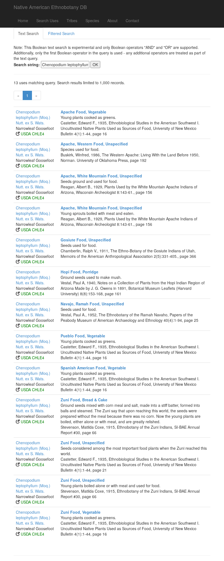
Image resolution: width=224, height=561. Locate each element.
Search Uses (47, 20)
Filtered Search (61, 33)
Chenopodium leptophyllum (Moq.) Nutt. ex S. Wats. (33, 117)
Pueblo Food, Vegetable (83, 335)
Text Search (28, 33)
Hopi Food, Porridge (79, 271)
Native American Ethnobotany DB (50, 6)
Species (92, 20)
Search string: (27, 64)
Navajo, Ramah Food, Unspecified (92, 303)
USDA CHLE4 (32, 133)
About (112, 20)
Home (23, 20)
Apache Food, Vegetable (83, 112)
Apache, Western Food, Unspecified (94, 144)
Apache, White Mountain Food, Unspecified (101, 176)
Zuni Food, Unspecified (83, 442)
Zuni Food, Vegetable (81, 512)
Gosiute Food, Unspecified (86, 239)
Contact (132, 20)
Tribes (72, 20)
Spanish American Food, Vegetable (93, 367)
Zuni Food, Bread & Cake (84, 399)
